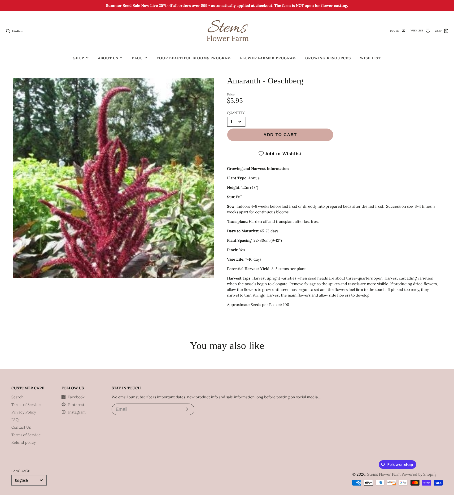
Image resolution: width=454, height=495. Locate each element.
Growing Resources (328, 58)
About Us (108, 58)
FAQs (15, 419)
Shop (78, 58)
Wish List (370, 58)
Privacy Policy (23, 412)
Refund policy (23, 442)
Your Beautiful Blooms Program (194, 58)
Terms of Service (26, 404)
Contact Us (21, 427)
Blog (137, 58)
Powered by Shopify (419, 474)
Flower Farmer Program (268, 58)
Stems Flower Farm (384, 474)
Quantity (235, 113)
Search (17, 397)
